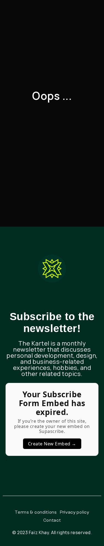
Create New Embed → (52, 444)
